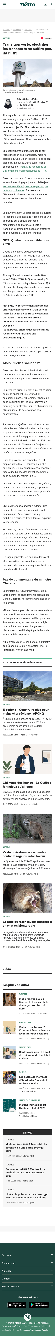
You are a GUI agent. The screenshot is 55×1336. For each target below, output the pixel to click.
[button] (4, 4)
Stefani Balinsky (43, 1038)
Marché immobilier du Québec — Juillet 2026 (32, 1106)
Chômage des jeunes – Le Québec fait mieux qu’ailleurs (27, 784)
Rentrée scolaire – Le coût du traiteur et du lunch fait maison (34, 1055)
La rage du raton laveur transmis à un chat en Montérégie (27, 923)
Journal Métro (42, 1013)
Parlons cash (25, 1022)
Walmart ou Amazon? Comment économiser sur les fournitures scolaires (34, 1030)
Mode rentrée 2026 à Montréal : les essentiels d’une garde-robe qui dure (33, 1003)
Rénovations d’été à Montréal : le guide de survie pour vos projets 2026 (25, 1172)
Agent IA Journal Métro (29, 734)
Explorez (23, 994)
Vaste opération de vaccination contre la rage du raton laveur (25, 854)
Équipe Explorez (29, 1202)
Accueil (6, 30)
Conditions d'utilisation (29, 1330)
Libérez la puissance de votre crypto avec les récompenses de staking (27, 1195)
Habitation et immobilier (29, 1100)
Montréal (23, 1072)
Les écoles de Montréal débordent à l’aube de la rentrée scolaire (33, 1080)
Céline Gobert (23, 99)
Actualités (17, 30)
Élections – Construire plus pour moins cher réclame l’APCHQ (26, 711)
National (28, 30)
